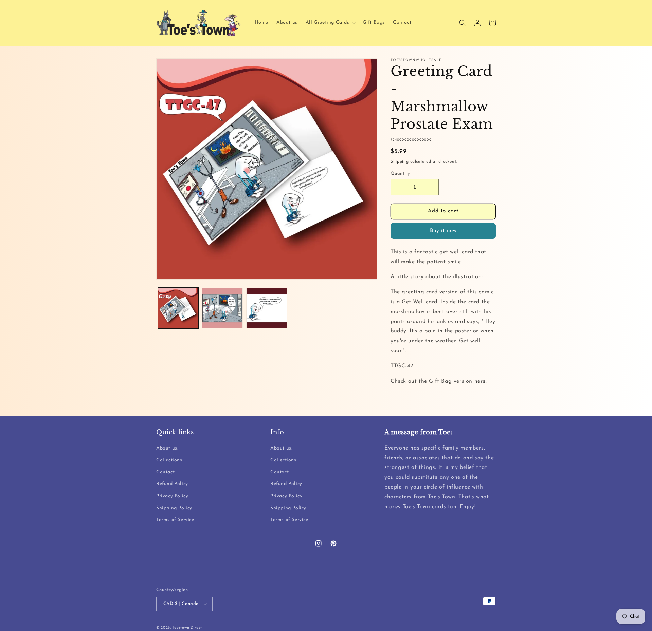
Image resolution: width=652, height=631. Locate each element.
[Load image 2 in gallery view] (222, 308)
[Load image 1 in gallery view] (178, 308)
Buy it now (443, 230)
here (480, 381)
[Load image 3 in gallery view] (266, 308)
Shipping (400, 162)
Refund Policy (172, 483)
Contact (165, 472)
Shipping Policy (174, 508)
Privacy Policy (172, 496)
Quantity (400, 173)
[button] (330, 23)
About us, (167, 448)
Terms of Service (175, 519)
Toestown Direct (187, 628)
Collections (169, 460)
